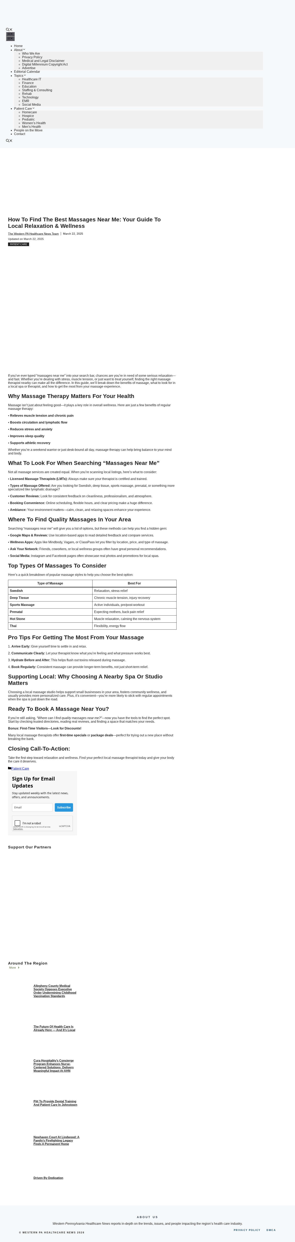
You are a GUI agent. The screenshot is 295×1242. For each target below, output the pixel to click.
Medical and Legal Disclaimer (43, 60)
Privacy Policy (32, 57)
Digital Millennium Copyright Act (45, 64)
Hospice (28, 116)
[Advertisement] (147, 178)
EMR (25, 101)
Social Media (31, 104)
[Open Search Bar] (9, 30)
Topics (18, 75)
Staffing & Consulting (37, 90)
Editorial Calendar (27, 71)
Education (29, 86)
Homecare (29, 112)
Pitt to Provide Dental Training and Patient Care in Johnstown (55, 1103)
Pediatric (28, 119)
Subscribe (64, 807)
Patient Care (23, 108)
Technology (30, 97)
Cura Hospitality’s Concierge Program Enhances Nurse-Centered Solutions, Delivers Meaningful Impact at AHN (54, 1065)
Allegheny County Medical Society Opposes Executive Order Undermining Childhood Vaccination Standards (55, 991)
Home (18, 46)
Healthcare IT (31, 79)
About (18, 50)
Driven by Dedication (48, 1178)
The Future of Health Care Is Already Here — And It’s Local (54, 1028)
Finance (28, 83)
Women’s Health (34, 123)
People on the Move (28, 130)
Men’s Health (31, 126)
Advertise (29, 68)
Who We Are (31, 53)
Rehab (27, 93)
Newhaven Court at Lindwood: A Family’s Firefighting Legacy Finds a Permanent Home (56, 1140)
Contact (19, 134)
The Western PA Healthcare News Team (33, 233)
